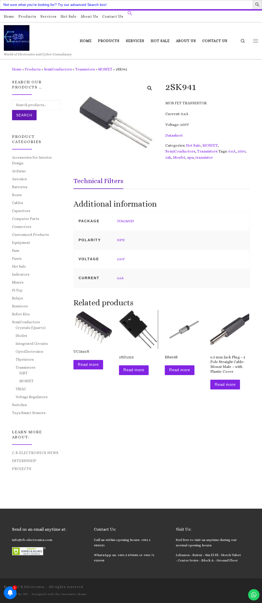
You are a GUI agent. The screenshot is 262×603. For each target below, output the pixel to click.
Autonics (19, 179)
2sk (168, 157)
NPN (121, 240)
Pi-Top (17, 290)
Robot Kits (21, 314)
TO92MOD (125, 221)
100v (241, 151)
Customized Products (30, 235)
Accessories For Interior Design (32, 160)
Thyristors (25, 359)
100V (121, 259)
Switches (19, 405)
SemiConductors (58, 69)
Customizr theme (74, 594)
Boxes (17, 195)
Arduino (19, 171)
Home (16, 69)
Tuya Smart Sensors (29, 413)
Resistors (20, 306)
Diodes (21, 336)
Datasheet (174, 135)
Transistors (85, 69)
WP (25, 594)
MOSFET (105, 69)
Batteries (19, 187)
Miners (18, 282)
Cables (17, 203)
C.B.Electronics (31, 587)
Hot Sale (193, 145)
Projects (21, 469)
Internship (24, 461)
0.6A (232, 151)
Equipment (21, 242)
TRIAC (21, 389)
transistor (204, 157)
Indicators (20, 274)
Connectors (21, 227)
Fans (15, 250)
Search (24, 115)
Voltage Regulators (32, 397)
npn (190, 157)
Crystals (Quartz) (31, 328)
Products (33, 69)
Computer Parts (25, 219)
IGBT (23, 373)
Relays (17, 298)
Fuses (16, 258)
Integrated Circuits (32, 343)
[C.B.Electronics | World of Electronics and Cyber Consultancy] (16, 37)
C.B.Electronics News (35, 453)
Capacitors (21, 211)
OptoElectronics (29, 351)
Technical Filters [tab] (98, 181)
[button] (130, 14)
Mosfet (179, 157)
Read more (88, 364)
